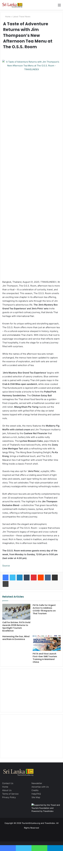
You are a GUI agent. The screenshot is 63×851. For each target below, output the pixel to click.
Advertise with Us (40, 787)
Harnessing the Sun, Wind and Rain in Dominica (15, 638)
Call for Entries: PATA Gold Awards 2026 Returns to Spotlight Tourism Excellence (16, 626)
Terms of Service (10, 794)
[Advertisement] (31, 690)
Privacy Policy (9, 797)
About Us (6, 790)
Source (6, 565)
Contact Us (7, 783)
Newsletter (37, 783)
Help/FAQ (36, 794)
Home (8, 16)
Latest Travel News (21, 16)
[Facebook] (5, 577)
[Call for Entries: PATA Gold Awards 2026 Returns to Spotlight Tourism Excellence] (16, 612)
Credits (35, 790)
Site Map (36, 797)
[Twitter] (13, 577)
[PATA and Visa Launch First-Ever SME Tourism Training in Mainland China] (47, 643)
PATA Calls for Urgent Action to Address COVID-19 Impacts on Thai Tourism (44, 609)
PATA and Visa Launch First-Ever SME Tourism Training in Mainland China (45, 657)
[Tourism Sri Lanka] (14, 5)
